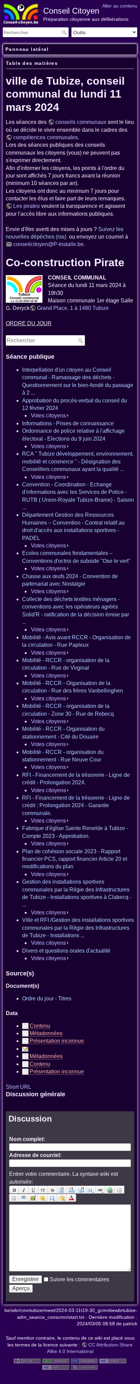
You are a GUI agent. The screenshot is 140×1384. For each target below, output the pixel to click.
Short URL (18, 1087)
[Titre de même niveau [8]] (62, 1190)
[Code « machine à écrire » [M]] (43, 1190)
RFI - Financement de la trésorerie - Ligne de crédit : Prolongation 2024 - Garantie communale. (76, 805)
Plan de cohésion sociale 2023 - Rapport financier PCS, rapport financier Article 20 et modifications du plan (74, 859)
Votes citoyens (48, 415)
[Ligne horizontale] (23, 1198)
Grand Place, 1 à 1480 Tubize (73, 308)
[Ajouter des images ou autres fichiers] (33, 1198)
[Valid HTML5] (112, 1360)
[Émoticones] (43, 1198)
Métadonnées (46, 1033)
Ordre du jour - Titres (46, 998)
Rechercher (65, 32)
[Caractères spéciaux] (52, 1198)
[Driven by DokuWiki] (84, 1367)
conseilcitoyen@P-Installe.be (48, 244)
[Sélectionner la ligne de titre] (91, 1190)
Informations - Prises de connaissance (68, 423)
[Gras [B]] (14, 1190)
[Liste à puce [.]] (14, 1198)
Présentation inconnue (57, 1041)
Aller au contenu (119, 6)
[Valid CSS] (55, 1367)
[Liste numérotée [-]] (119, 1190)
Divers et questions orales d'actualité (66, 951)
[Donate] (55, 1360)
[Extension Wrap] (62, 1198)
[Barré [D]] (52, 1190)
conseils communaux (80, 122)
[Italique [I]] (24, 1190)
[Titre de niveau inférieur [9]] (71, 1190)
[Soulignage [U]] (33, 1190)
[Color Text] (71, 1198)
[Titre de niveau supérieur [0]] (81, 1190)
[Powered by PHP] (84, 1360)
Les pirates (26, 206)
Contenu (40, 1026)
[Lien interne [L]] (100, 1190)
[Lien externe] (110, 1190)
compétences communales (45, 137)
